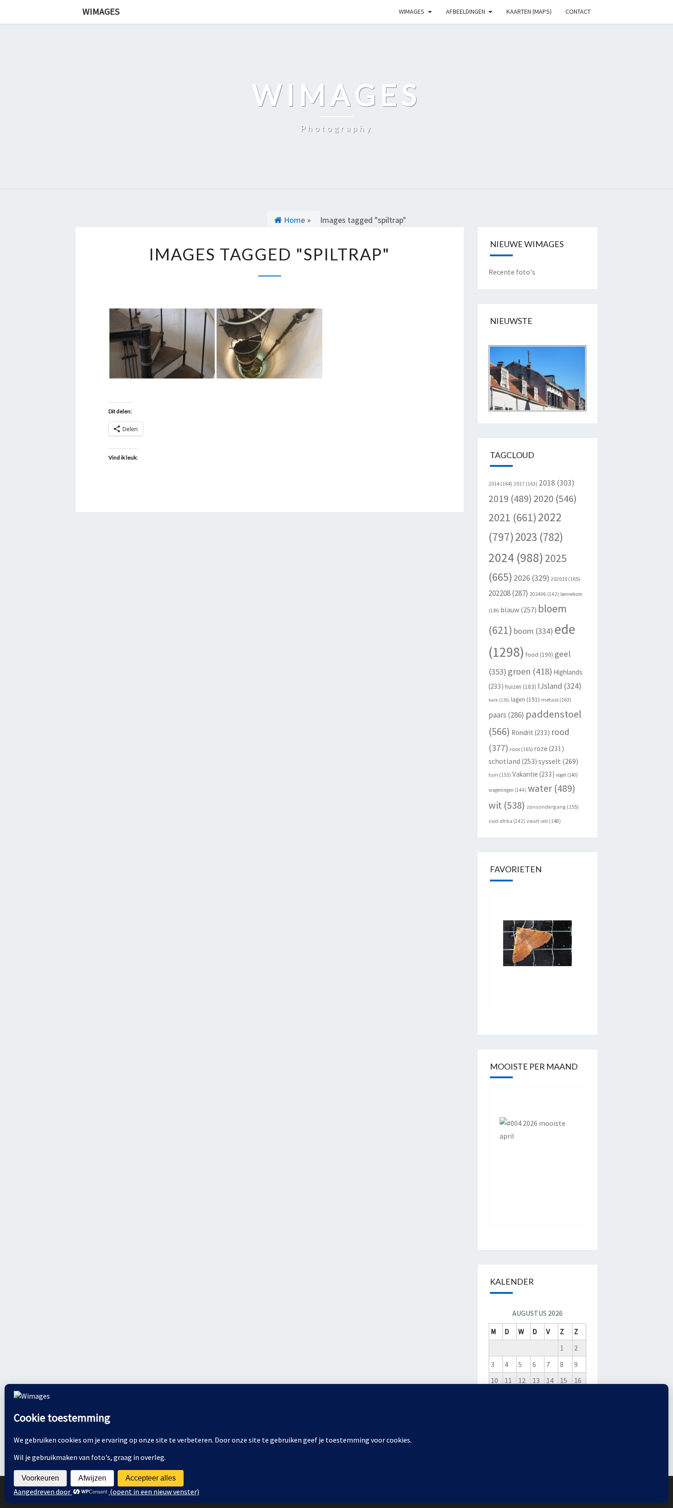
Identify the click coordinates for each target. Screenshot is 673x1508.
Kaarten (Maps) (529, 11)
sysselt (558, 761)
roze (549, 748)
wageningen (507, 790)
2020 (555, 498)
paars (506, 715)
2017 (525, 483)
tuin (499, 774)
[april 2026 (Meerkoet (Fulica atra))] (537, 1149)
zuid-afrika (506, 821)
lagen (525, 699)
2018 (557, 483)
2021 (512, 517)
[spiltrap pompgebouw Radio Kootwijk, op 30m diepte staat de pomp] (269, 343)
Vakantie (533, 774)
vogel (567, 775)
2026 (531, 578)
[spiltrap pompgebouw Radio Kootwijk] (162, 343)
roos (521, 749)
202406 (544, 594)
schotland (512, 761)
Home (293, 220)
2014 (500, 483)
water (551, 788)
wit (506, 805)
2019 (510, 498)
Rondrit (530, 732)
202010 (565, 578)
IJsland (559, 686)
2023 (539, 537)
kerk (499, 700)
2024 (515, 557)
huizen (520, 687)
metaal (556, 699)
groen (530, 671)
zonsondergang (552, 806)
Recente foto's (511, 271)
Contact (578, 11)
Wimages (100, 11)
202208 (508, 593)
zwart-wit (543, 821)
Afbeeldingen (465, 11)
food (539, 655)
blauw (518, 609)
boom (533, 631)
